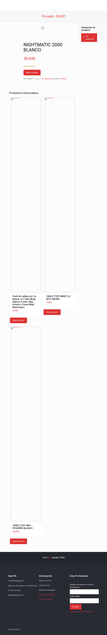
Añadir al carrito (32, 73)
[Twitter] (78, 629)
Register (73, 612)
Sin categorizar (47, 79)
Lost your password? (86, 612)
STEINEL (63, 79)
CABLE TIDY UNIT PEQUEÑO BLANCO (23, 526)
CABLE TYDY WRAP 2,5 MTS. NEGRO (58, 297)
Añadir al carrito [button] (18, 320)
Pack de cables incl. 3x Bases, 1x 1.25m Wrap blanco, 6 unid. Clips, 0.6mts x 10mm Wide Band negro (24, 302)
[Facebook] (75, 629)
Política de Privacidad (47, 595)
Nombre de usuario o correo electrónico (81, 586)
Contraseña (74, 596)
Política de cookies (46, 599)
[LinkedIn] (85, 629)
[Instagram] (89, 629)
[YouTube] (82, 629)
